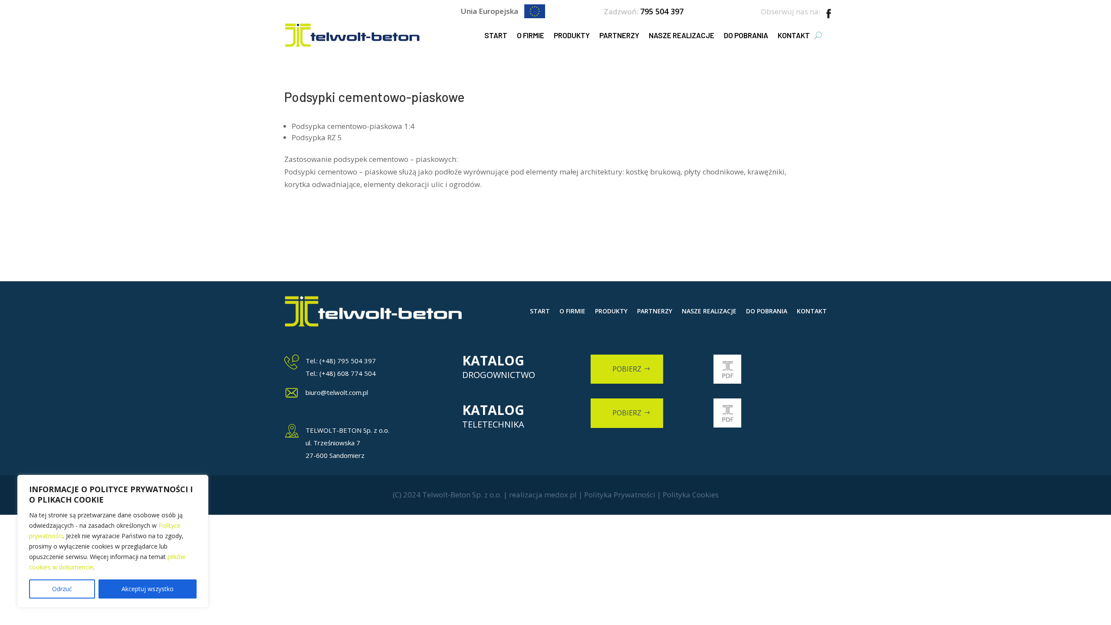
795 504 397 (662, 11)
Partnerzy (619, 35)
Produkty (572, 35)
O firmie (530, 35)
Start (495, 35)
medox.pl (560, 495)
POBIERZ (626, 369)
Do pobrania (746, 35)
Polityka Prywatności (619, 495)
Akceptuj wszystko (148, 589)
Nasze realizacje (681, 35)
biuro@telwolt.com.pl (337, 392)
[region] (112, 541)
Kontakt (794, 35)
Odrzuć (62, 589)
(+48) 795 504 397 (347, 360)
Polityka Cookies (691, 495)
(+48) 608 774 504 (347, 373)
